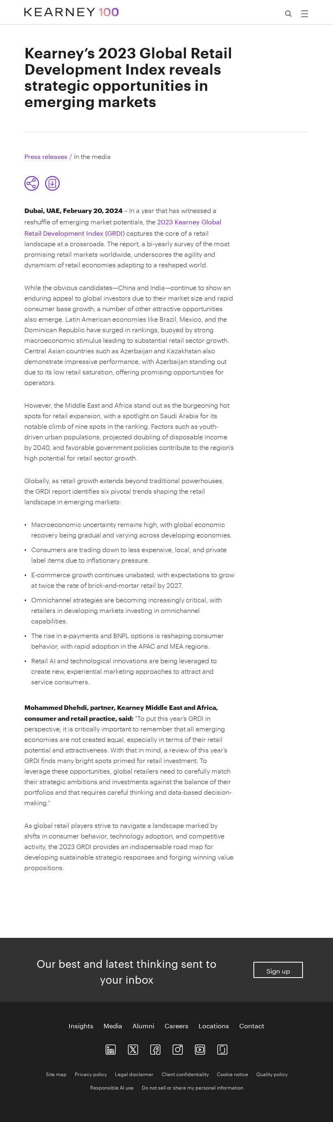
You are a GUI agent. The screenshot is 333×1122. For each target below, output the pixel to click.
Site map (56, 1073)
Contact (251, 1025)
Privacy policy (91, 1073)
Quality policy (272, 1073)
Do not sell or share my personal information (192, 1087)
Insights (81, 1025)
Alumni (143, 1025)
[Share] (31, 183)
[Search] (288, 14)
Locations (214, 1025)
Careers (176, 1025)
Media (113, 1025)
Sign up (278, 970)
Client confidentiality (185, 1073)
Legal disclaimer (134, 1073)
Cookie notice (232, 1073)
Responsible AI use (112, 1087)
